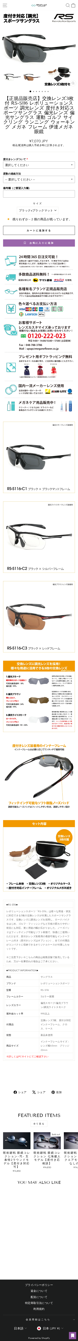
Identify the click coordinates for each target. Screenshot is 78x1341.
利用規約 (39, 1309)
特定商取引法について (39, 1303)
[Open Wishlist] (72, 1335)
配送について (39, 1297)
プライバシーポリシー (39, 1285)
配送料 (22, 145)
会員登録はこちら (38, 1319)
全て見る (39, 1123)
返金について (39, 1291)
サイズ (37, 203)
